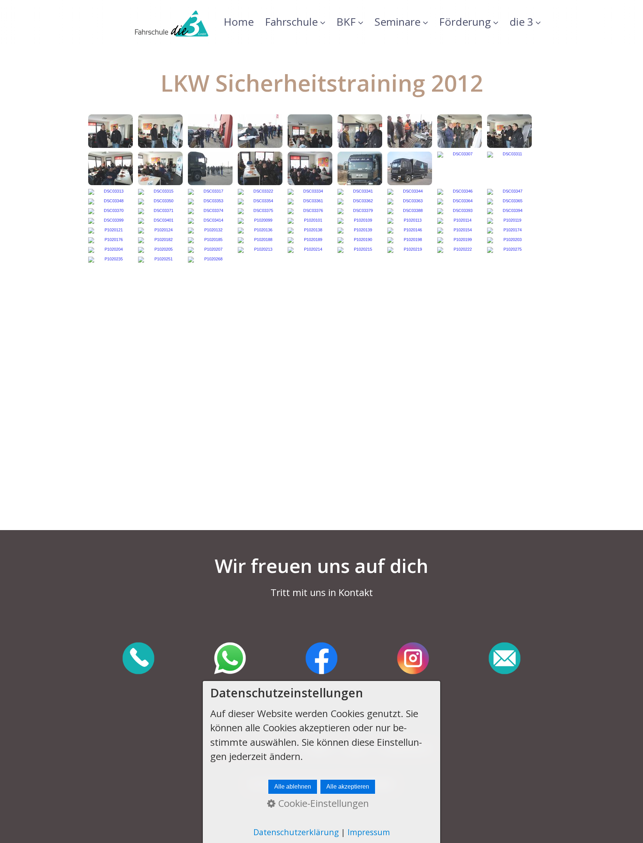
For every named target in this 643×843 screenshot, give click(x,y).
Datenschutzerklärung (296, 832)
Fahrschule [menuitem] (291, 22)
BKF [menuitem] (346, 22)
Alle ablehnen (292, 786)
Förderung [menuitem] (465, 22)
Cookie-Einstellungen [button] (322, 803)
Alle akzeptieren (347, 786)
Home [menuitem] (239, 22)
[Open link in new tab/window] (138, 659)
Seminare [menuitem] (397, 22)
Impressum (369, 832)
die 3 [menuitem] (521, 22)
